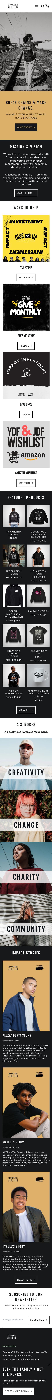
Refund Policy (25, 1355)
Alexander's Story (17, 1035)
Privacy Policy (9, 1355)
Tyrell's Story (14, 1246)
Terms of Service (11, 1359)
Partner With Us (11, 1352)
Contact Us (41, 1352)
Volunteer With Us (30, 1359)
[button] (42, 6)
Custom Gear (27, 1352)
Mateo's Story (14, 1142)
